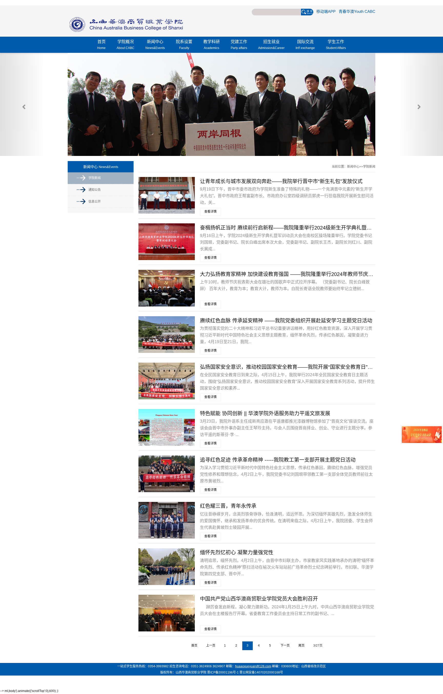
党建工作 (239, 44)
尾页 (301, 645)
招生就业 (271, 44)
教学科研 (211, 44)
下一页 (285, 645)
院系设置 (184, 44)
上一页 (210, 645)
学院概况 (125, 44)
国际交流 (305, 44)
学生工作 (336, 44)
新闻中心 (155, 44)
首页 (101, 44)
